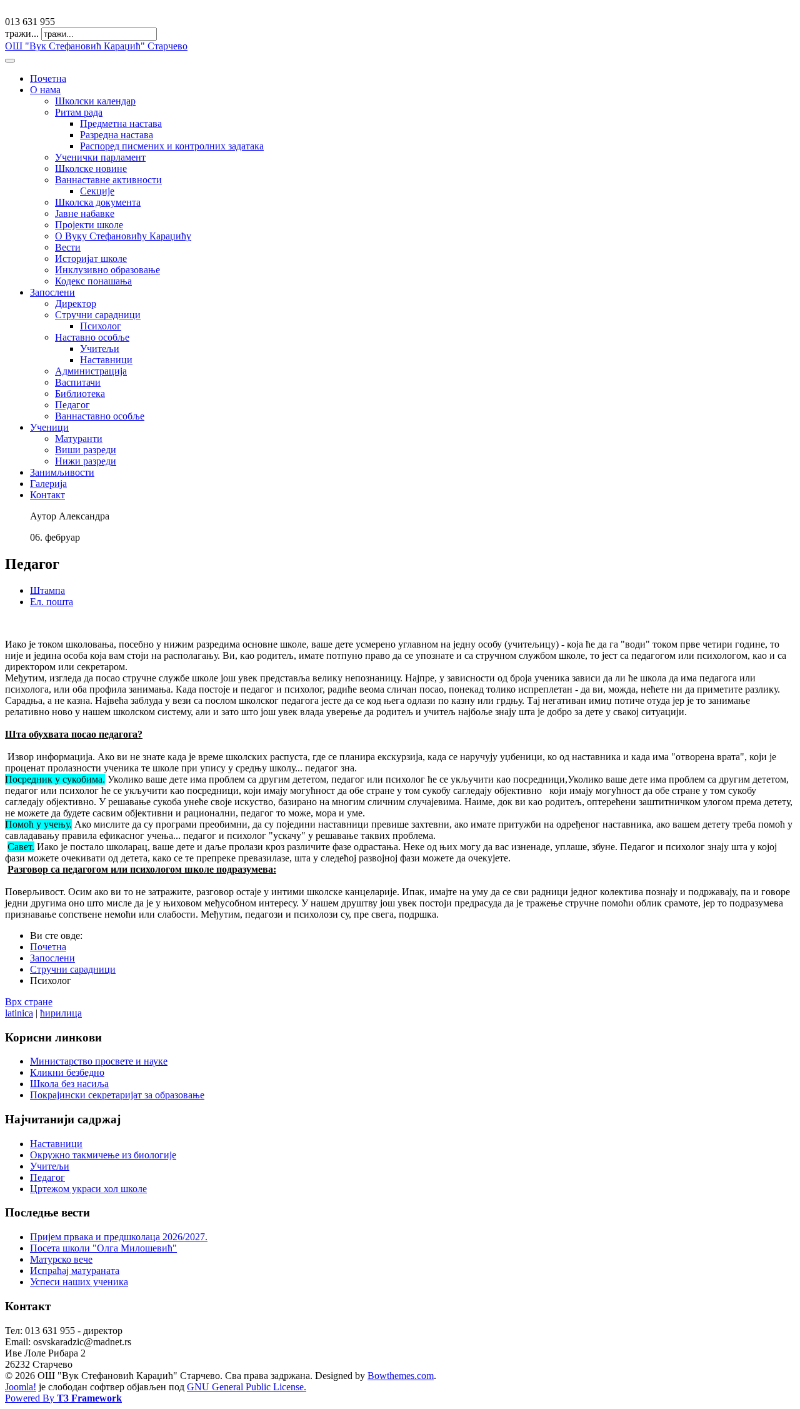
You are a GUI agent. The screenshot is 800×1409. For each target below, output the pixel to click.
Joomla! (20, 1386)
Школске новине (91, 168)
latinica (19, 1013)
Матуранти (78, 438)
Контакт (47, 494)
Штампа (47, 590)
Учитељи (99, 348)
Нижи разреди (85, 461)
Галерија (48, 483)
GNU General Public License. (246, 1386)
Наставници (106, 359)
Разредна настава (116, 134)
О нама (45, 89)
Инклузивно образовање (107, 269)
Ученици (49, 427)
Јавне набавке (84, 213)
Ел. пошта (51, 601)
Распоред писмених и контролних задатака (172, 146)
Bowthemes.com (401, 1375)
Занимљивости (62, 472)
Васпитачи (78, 382)
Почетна (48, 78)
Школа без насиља (69, 1083)
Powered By (63, 1398)
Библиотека (80, 393)
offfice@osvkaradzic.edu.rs (59, 10)
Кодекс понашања (93, 281)
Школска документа (98, 202)
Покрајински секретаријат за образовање (117, 1095)
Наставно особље (92, 337)
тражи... (22, 33)
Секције (97, 191)
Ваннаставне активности (108, 179)
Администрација (91, 371)
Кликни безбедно (67, 1072)
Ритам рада (78, 112)
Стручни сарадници (98, 314)
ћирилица (61, 1013)
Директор (75, 303)
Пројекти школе (89, 224)
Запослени (52, 292)
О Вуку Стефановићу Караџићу (123, 236)
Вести (68, 247)
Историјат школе (91, 258)
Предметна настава (121, 123)
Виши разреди (85, 449)
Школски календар (95, 101)
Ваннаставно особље (99, 416)
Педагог (72, 404)
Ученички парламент (100, 157)
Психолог (100, 326)
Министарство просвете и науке (99, 1061)
